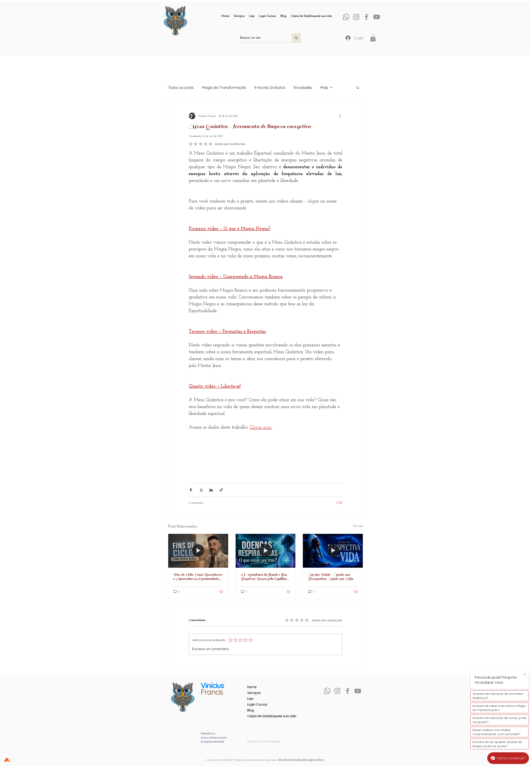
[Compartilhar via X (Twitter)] (201, 490)
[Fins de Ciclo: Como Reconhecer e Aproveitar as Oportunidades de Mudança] (198, 550)
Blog (250, 710)
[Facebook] (366, 17)
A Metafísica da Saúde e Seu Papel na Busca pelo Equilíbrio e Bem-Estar (265, 577)
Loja (250, 698)
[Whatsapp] (346, 17)
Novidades (303, 87)
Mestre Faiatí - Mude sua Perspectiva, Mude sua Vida (330, 577)
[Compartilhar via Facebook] (191, 490)
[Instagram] (356, 17)
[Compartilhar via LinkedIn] (211, 490)
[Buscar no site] (296, 37)
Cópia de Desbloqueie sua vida (261, 716)
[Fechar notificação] (524, 675)
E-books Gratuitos (270, 87)
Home (252, 687)
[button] (373, 37)
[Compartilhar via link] (221, 490)
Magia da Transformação (224, 87)
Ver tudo (358, 526)
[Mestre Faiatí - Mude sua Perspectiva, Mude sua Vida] (333, 550)
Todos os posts (181, 87)
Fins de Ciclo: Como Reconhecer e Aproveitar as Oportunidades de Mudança (197, 577)
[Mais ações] (339, 115)
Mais (324, 87)
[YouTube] (377, 17)
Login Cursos (257, 704)
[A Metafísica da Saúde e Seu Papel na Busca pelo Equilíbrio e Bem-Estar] (266, 550)
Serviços (254, 692)
